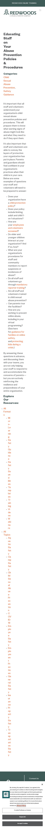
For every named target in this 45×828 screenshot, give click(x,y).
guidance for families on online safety (16, 335)
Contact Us (34, 779)
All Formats (7, 412)
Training (9, 503)
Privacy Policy (21, 806)
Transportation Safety (9, 743)
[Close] (42, 784)
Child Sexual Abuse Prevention (9, 592)
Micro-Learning (9, 428)
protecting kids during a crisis (15, 345)
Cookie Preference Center (22, 810)
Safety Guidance (9, 450)
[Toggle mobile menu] (40, 10)
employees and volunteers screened (16, 228)
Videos (9, 513)
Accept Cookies (22, 823)
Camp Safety (9, 563)
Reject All (22, 817)
